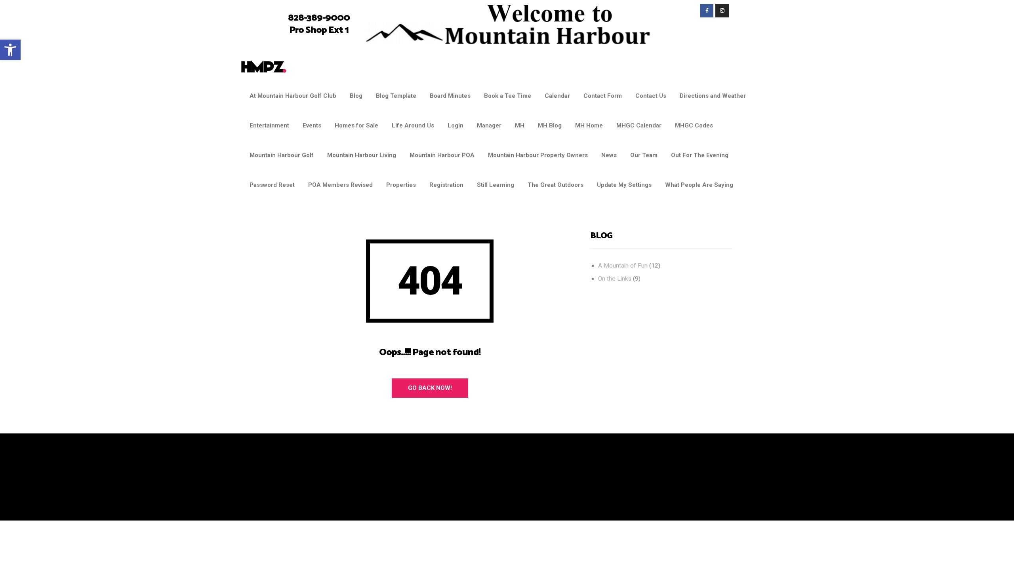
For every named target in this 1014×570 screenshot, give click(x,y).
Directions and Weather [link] (713, 95)
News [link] (609, 155)
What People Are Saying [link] (699, 184)
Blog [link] (356, 95)
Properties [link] (401, 184)
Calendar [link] (557, 95)
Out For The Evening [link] (699, 155)
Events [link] (312, 125)
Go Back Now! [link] (430, 387)
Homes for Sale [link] (356, 125)
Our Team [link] (644, 155)
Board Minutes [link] (450, 95)
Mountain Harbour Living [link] (361, 155)
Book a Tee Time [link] (507, 95)
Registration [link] (446, 184)
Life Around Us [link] (413, 125)
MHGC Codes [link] (694, 125)
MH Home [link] (589, 125)
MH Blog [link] (550, 125)
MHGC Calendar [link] (638, 125)
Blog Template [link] (396, 95)
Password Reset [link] (272, 184)
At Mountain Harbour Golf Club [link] (293, 95)
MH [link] (519, 125)
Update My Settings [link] (624, 184)
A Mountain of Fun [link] (623, 265)
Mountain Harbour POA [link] (442, 155)
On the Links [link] (614, 278)
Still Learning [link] (495, 184)
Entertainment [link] (269, 125)
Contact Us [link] (650, 95)
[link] (10, 50)
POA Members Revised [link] (340, 184)
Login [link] (455, 125)
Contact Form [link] (602, 95)
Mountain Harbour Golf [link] (282, 155)
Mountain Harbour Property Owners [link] (538, 155)
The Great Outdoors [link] (555, 184)
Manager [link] (489, 125)
